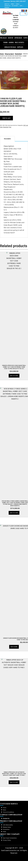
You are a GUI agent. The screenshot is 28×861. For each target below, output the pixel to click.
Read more (14, 647)
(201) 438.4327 (21, 1)
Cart (21, 5)
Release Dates (7, 827)
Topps (25, 38)
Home (2, 54)
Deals (4, 831)
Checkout (6, 7)
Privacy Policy (7, 840)
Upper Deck (18, 38)
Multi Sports (19, 42)
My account (15, 5)
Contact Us (7, 5)
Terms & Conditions (8, 812)
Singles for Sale (10, 47)
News (4, 810)
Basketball (18, 54)
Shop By (10, 38)
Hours (17, 4)
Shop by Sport (9, 54)
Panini (5, 42)
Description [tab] (7, 138)
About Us (6, 4)
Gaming (11, 42)
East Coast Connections (10, 838)
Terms (12, 4)
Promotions (6, 829)
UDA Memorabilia (8, 825)
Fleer (10, 127)
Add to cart (6, 118)
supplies (20, 47)
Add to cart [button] (14, 375)
